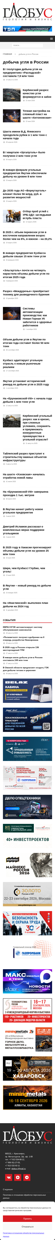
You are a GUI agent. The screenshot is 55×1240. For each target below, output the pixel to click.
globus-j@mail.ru (18, 1169)
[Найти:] (27, 45)
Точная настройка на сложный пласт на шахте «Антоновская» (37, 114)
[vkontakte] (8, 1177)
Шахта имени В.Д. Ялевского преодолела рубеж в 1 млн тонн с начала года (25, 135)
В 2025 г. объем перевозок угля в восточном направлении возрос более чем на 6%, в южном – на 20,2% (27, 235)
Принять (27, 1218)
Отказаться (27, 1226)
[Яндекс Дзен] (17, 1177)
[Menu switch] (51, 38)
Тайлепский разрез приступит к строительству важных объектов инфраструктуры (25, 457)
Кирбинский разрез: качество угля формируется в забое (37, 93)
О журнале (8, 1189)
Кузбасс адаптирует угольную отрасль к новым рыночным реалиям (23, 364)
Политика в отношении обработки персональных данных (24, 1196)
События (9, 620)
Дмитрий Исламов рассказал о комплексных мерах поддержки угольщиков (23, 530)
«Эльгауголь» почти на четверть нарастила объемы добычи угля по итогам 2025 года (26, 274)
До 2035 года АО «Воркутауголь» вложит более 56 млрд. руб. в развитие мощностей (24, 194)
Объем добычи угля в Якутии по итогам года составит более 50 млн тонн (26, 343)
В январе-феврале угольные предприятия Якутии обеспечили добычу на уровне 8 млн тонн (24, 173)
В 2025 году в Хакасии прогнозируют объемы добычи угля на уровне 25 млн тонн (27, 551)
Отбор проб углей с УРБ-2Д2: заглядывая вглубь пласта (37, 215)
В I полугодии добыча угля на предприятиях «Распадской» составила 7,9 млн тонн (22, 73)
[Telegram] (26, 1177)
